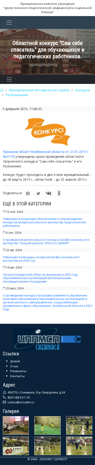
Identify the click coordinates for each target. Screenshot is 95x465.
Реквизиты (18, 371)
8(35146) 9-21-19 (18, 397)
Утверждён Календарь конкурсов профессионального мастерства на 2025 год (41, 259)
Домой (15, 361)
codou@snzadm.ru (20, 402)
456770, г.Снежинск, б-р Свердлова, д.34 (36, 392)
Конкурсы (82, 90)
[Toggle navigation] (9, 22)
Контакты (17, 376)
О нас (14, 366)
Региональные (17, 95)
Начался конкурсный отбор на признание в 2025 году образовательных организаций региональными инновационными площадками (40, 278)
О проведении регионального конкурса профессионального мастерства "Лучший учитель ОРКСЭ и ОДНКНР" (46, 241)
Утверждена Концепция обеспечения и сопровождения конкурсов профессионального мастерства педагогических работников (44, 222)
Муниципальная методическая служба (39, 90)
